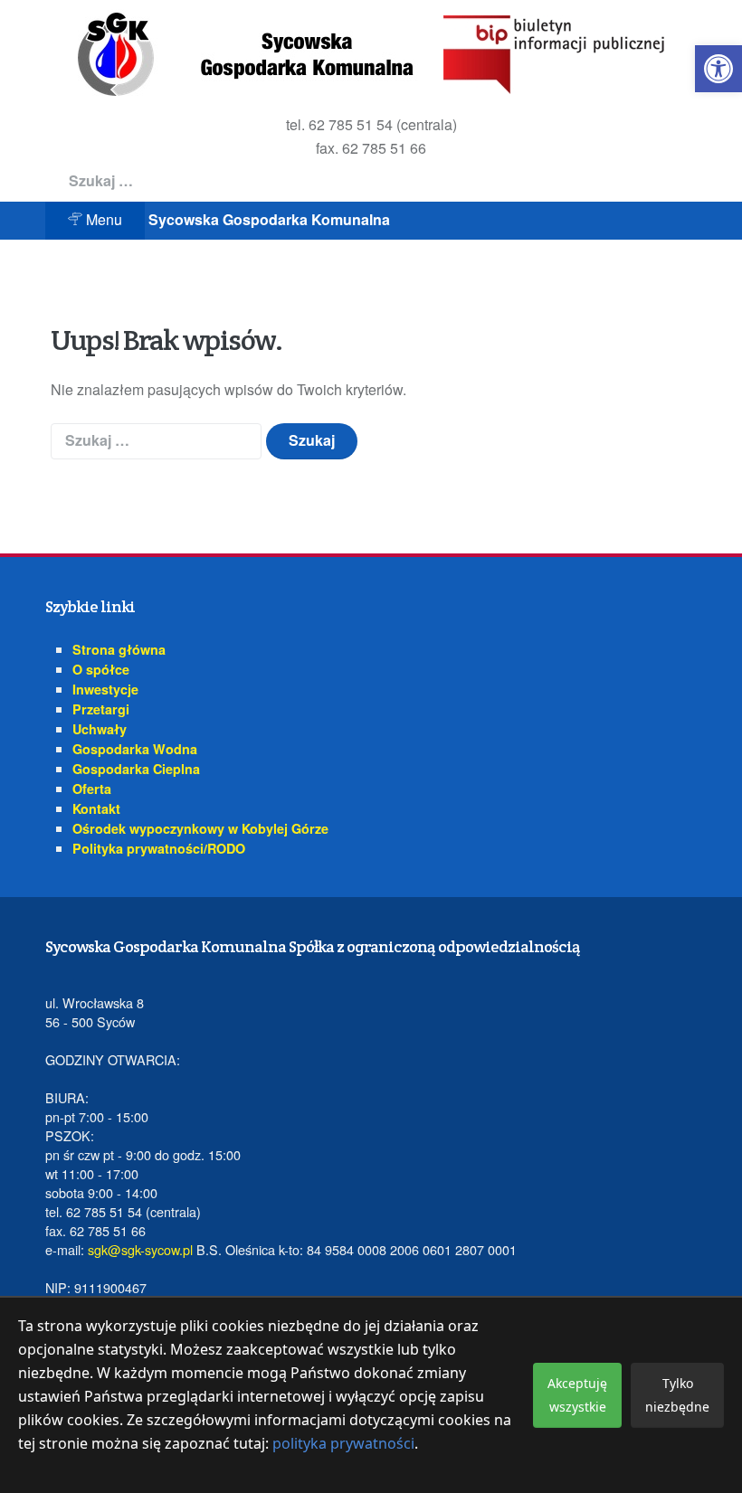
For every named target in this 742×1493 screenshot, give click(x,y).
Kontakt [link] (96, 808)
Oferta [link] (91, 789)
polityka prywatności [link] (343, 1443)
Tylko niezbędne (677, 1395)
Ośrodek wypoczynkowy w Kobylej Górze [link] (200, 828)
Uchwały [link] (99, 729)
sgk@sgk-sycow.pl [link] (140, 1249)
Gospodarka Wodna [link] (134, 749)
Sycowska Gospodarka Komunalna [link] (269, 219)
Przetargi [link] (100, 709)
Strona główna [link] (119, 649)
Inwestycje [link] (105, 689)
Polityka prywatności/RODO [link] (158, 848)
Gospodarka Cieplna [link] (136, 769)
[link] (718, 68)
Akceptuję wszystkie (577, 1395)
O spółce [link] (100, 669)
